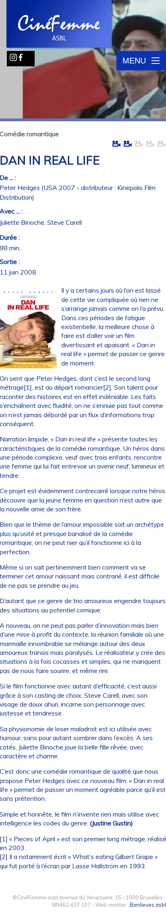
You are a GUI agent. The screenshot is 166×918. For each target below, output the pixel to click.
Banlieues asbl (148, 904)
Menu (134, 60)
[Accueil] (59, 25)
